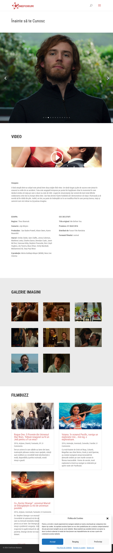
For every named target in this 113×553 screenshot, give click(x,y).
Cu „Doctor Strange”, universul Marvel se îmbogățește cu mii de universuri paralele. (32, 506)
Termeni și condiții (79, 548)
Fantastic (34, 443)
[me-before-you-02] (24, 311)
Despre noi (90, 548)
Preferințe (98, 542)
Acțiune (22, 443)
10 (64, 117)
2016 (16, 443)
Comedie (85, 443)
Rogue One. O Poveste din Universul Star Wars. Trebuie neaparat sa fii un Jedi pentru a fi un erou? (31, 437)
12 (69, 117)
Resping (75, 542)
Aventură (28, 512)
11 (67, 117)
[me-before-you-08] (24, 363)
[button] (107, 518)
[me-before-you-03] (56, 311)
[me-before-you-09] (56, 363)
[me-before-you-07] (88, 337)
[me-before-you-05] (24, 337)
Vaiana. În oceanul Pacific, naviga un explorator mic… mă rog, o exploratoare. (80, 437)
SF (40, 443)
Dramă (27, 443)
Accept (52, 542)
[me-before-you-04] (88, 311)
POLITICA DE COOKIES (64, 548)
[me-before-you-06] (56, 337)
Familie (92, 443)
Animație (69, 443)
